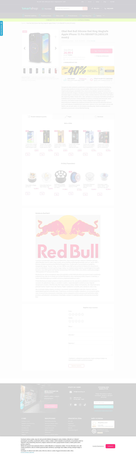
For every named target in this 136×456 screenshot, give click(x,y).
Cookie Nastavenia (98, 446)
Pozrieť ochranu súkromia (27, 452)
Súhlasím (110, 446)
